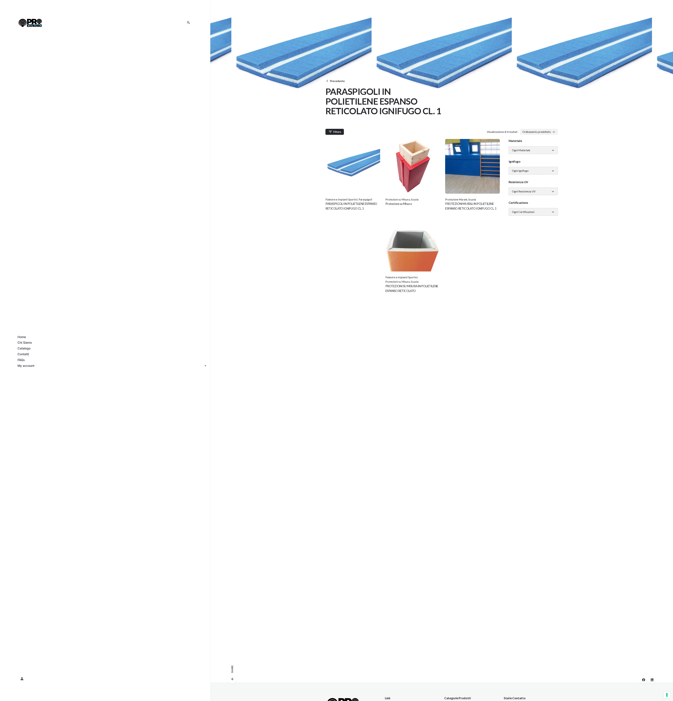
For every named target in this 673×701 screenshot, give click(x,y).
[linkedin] (651, 679)
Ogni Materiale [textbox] (521, 150)
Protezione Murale (456, 199)
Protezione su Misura (398, 204)
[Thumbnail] (30, 23)
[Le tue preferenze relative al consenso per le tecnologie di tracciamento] (667, 695)
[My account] (105, 679)
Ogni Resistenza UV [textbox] (524, 191)
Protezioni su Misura (397, 199)
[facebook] (643, 679)
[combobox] (539, 132)
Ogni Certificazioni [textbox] (523, 211)
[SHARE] (232, 679)
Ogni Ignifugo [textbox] (520, 170)
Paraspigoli (365, 199)
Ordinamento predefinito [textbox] (536, 131)
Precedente (337, 81)
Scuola (415, 199)
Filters (337, 131)
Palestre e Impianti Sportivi (341, 199)
